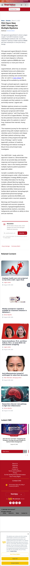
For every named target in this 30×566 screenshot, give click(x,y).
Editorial (15, 467)
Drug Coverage (6, 246)
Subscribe (21, 233)
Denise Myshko (8, 314)
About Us (15, 463)
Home (4, 513)
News (17, 513)
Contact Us (15, 469)
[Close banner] (28, 2)
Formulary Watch (15, 246)
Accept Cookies (15, 563)
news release (17, 78)
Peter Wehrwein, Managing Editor (12, 377)
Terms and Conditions (15, 471)
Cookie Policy (13, 551)
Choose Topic (13, 9)
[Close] (28, 534)
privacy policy (7, 237)
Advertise (15, 465)
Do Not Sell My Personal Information (15, 474)
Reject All (15, 558)
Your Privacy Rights (15, 476)
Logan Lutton (7, 282)
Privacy (15, 473)
